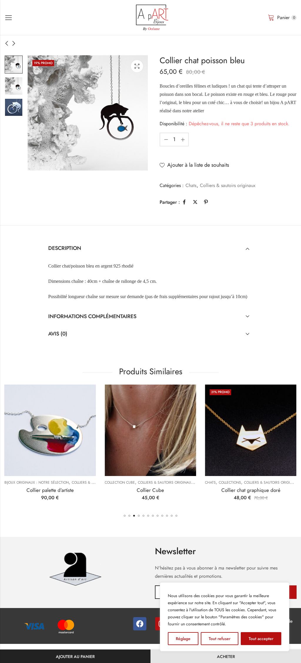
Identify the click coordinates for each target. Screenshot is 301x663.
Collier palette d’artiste (50, 490)
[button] (125, 516)
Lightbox (137, 66)
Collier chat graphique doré (250, 490)
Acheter (226, 656)
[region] (224, 616)
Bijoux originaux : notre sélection (36, 482)
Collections (230, 482)
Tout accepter (261, 639)
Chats (190, 185)
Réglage (183, 639)
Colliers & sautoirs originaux (227, 185)
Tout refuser (219, 639)
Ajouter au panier (75, 656)
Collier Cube (150, 490)
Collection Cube (120, 482)
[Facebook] (139, 623)
